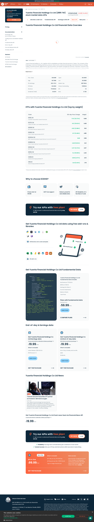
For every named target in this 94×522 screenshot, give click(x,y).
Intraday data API (9, 50)
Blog (65, 499)
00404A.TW (31, 137)
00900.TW (31, 132)
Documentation (10, 32)
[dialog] (47, 516)
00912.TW (31, 152)
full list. (80, 465)
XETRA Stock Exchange (11, 64)
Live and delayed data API (11, 47)
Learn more (56, 1)
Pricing (7, 27)
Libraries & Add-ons (36, 20)
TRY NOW (14, 19)
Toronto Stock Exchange (11, 62)
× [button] (92, 512)
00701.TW (31, 122)
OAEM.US (30, 157)
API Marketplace (35, 4)
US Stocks (7, 57)
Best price (83, 20)
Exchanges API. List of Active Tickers (10, 35)
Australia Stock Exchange (11, 59)
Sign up (90, 4)
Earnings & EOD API (63, 20)
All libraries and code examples (38, 242)
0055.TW (30, 117)
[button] (32, 518)
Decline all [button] (82, 516)
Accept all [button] (68, 516)
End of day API (8, 45)
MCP (26, 4)
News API (74, 20)
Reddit (58, 499)
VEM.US (30, 162)
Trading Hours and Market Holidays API (14, 39)
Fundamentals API (9, 42)
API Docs (12, 4)
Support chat (49, 499)
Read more (12, 516)
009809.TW (31, 142)
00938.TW (31, 127)
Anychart (87, 57)
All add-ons (33, 259)
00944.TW (31, 147)
